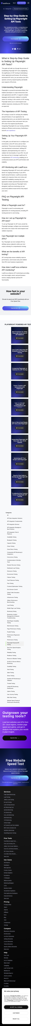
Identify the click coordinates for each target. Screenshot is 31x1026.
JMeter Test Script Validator (11, 846)
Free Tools (6, 955)
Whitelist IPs (7, 970)
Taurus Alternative (8, 944)
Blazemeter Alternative (9, 931)
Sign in (5, 907)
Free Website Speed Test (10, 841)
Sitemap (6, 925)
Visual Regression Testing (10, 832)
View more (6, 856)
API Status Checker (8, 851)
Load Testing (7, 797)
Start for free (21, 2)
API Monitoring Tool (9, 807)
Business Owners (8, 888)
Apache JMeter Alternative (10, 946)
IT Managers (7, 877)
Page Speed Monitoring (9, 794)
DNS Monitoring (8, 817)
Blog (5, 917)
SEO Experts (7, 862)
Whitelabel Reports (8, 973)
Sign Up (6, 909)
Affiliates (6, 912)
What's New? (7, 962)
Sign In (14, 2)
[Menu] (28, 3)
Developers (6, 865)
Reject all (16, 1018)
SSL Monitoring (7, 812)
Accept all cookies (16, 1007)
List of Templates (8, 960)
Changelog (6, 965)
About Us (6, 978)
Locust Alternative (8, 941)
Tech (5, 919)
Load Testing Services (9, 804)
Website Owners (8, 880)
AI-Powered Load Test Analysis (11, 825)
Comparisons (7, 922)
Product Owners (8, 870)
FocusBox (6, 986)
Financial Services (8, 895)
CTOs (5, 885)
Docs (5, 914)
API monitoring (15, 157)
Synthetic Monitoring (9, 830)
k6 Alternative (7, 933)
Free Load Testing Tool (9, 843)
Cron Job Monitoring (9, 815)
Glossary (6, 957)
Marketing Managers (9, 883)
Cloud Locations (8, 975)
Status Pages (7, 822)
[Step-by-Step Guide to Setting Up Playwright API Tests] (13, 49)
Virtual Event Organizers (9, 890)
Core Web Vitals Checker (10, 853)
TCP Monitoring (8, 820)
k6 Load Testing (8, 802)
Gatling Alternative (8, 938)
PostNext (6, 983)
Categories (8, 9)
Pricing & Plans (7, 904)
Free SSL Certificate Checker (11, 848)
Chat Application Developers (11, 893)
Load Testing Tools (8, 968)
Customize (16, 1013)
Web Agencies (7, 867)
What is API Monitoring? (9, 980)
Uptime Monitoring (8, 809)
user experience (10, 130)
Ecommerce (7, 875)
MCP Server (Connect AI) (10, 827)
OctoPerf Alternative (9, 936)
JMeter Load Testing (9, 799)
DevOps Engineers (8, 872)
